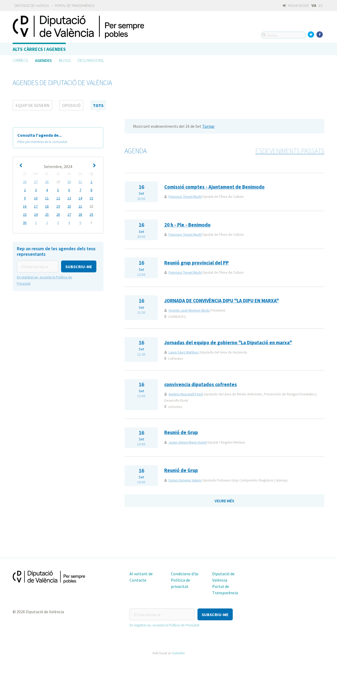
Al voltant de (141, 573)
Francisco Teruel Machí (185, 196)
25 (47, 214)
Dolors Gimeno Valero (184, 480)
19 (58, 206)
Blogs (65, 60)
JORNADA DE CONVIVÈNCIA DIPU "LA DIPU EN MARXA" (221, 301)
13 (69, 198)
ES (321, 5)
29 (91, 214)
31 (80, 182)
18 (47, 206)
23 (25, 214)
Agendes (43, 60)
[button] (78, 266)
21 (80, 206)
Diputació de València (31, 5)
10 (36, 198)
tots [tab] (98, 105)
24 (36, 214)
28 (47, 182)
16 (25, 206)
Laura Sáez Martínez (183, 352)
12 (58, 198)
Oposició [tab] (71, 105)
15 (91, 198)
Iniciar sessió (298, 5)
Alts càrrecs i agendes (39, 49)
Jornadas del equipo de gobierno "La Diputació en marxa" (228, 343)
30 (69, 182)
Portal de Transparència (75, 5)
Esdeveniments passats (289, 151)
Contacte (138, 580)
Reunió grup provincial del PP (196, 263)
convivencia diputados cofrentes (200, 384)
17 (36, 206)
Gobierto (178, 653)
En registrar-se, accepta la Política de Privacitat (164, 625)
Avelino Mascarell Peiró (185, 394)
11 (47, 198)
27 (36, 182)
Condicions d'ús (185, 573)
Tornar (208, 126)
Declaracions (90, 60)
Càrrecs (20, 60)
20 (69, 206)
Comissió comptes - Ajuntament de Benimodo (214, 187)
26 (25, 182)
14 (80, 198)
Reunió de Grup (181, 432)
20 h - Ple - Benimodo (187, 225)
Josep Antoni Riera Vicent (187, 442)
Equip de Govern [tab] (32, 105)
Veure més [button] (224, 500)
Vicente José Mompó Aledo (189, 310)
